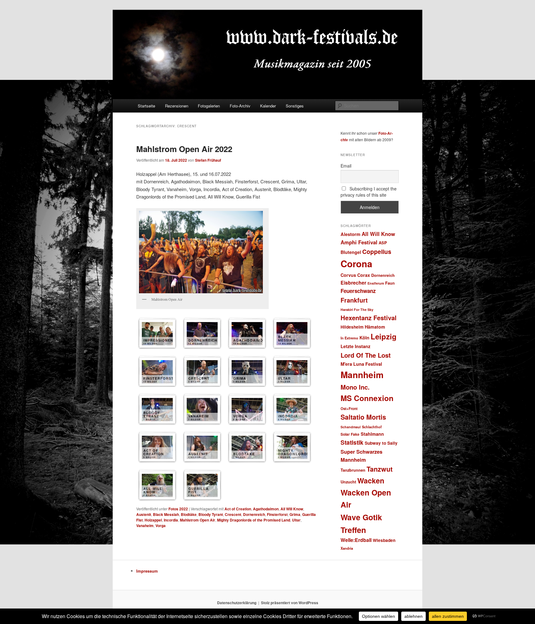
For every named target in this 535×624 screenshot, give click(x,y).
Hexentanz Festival (369, 317)
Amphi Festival (359, 242)
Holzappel (153, 520)
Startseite (146, 106)
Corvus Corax (355, 275)
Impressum (147, 571)
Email (346, 166)
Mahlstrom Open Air (197, 520)
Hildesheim (352, 327)
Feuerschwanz (358, 291)
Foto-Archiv (240, 106)
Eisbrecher (353, 282)
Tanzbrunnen (353, 470)
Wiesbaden (384, 540)
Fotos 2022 (178, 509)
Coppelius (376, 251)
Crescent (233, 514)
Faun (390, 283)
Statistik (352, 442)
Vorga (160, 525)
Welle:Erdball (356, 539)
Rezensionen (176, 106)
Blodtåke (189, 514)
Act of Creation (237, 509)
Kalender (268, 106)
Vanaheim (145, 525)
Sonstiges (295, 106)
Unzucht (348, 482)
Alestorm (350, 234)
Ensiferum (376, 283)
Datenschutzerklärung (236, 602)
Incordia (171, 520)
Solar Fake (350, 434)
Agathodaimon (266, 509)
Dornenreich (254, 514)
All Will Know (292, 509)
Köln (364, 337)
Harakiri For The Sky (357, 309)
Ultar (296, 520)
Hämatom (375, 327)
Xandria (347, 548)
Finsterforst (277, 514)
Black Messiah (166, 514)
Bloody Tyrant (210, 514)
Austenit (143, 514)
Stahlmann (372, 434)
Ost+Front (349, 408)
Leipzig (384, 336)
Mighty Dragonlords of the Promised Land (253, 520)
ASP (383, 243)
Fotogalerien (209, 106)
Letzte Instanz (355, 346)
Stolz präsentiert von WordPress (289, 602)
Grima (294, 514)
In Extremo (349, 337)
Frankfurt (354, 300)
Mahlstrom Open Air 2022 (184, 149)
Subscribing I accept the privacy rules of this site (369, 191)
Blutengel (351, 252)
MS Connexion (367, 398)
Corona (356, 263)
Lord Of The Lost (366, 355)
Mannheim (362, 375)
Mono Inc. (355, 386)
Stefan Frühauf (208, 160)
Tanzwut (380, 469)
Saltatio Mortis (363, 417)
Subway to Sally (381, 443)
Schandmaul (351, 427)
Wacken (370, 480)
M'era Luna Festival (361, 364)
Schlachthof (372, 426)
